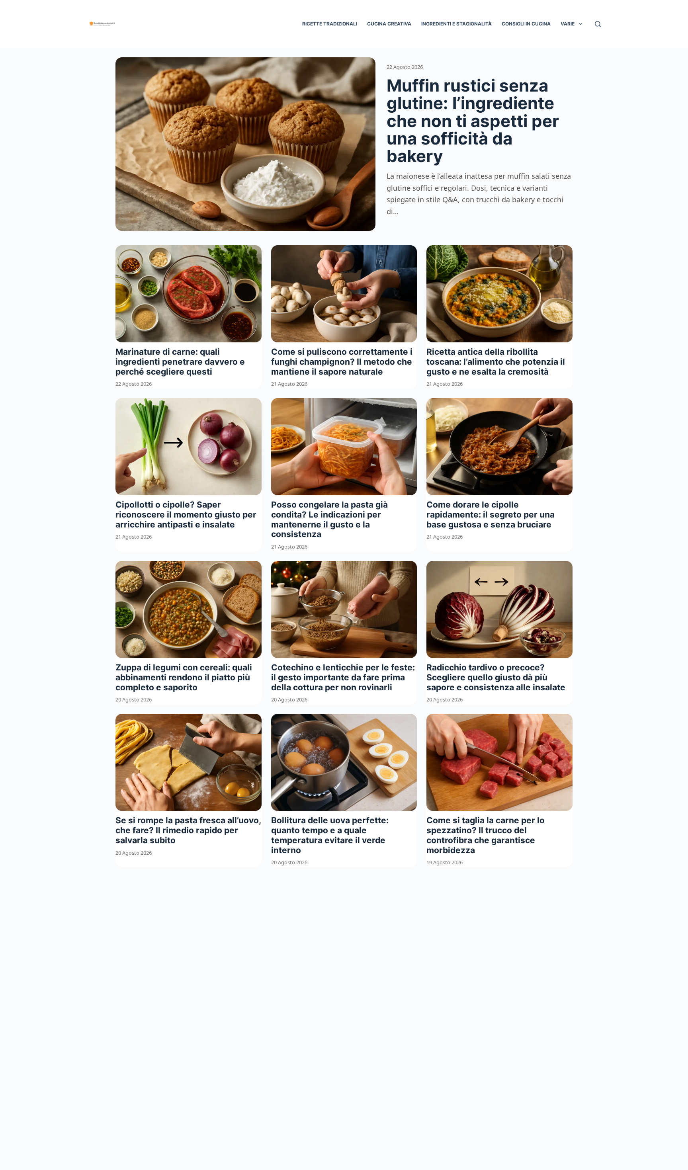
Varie (568, 24)
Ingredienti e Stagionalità (456, 24)
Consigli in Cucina (526, 24)
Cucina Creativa (389, 24)
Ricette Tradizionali (329, 24)
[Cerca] (598, 24)
